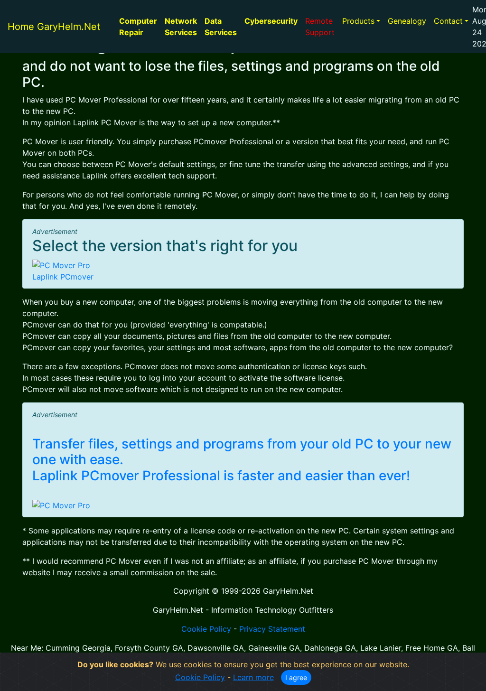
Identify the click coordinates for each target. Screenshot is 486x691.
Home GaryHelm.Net (54, 26)
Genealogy (407, 21)
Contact (448, 21)
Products (358, 21)
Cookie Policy (206, 629)
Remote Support (320, 26)
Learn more (253, 677)
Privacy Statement (272, 629)
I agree (296, 677)
